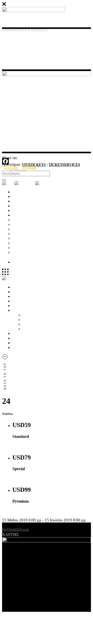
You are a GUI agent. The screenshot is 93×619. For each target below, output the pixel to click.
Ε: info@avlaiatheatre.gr (18, 50)
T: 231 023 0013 (12, 41)
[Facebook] (46, 161)
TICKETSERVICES (64, 165)
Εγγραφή (29, 168)
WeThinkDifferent (15, 530)
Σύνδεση (11, 168)
